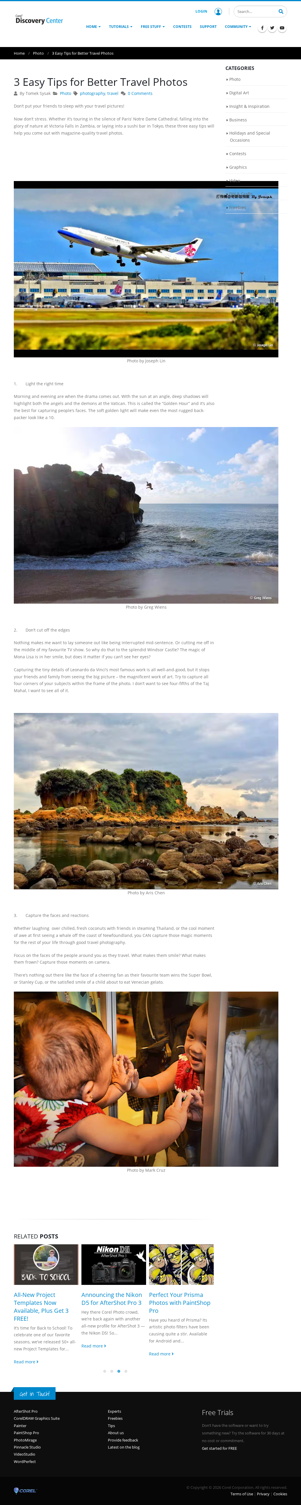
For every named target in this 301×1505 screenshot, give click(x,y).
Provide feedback (123, 1432)
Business (238, 120)
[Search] (281, 11)
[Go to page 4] (125, 1363)
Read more (25, 1346)
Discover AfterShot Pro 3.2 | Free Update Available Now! (180, 1303)
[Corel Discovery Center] (39, 19)
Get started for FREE (219, 1440)
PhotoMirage (25, 1432)
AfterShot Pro (26, 1403)
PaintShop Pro (26, 1424)
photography (92, 93)
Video (234, 180)
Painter (20, 1417)
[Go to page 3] (118, 1363)
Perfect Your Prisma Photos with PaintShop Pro (112, 1303)
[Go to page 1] (104, 1363)
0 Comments (140, 93)
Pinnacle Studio (27, 1439)
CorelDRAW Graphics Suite (37, 1410)
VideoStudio (24, 1446)
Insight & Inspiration (249, 106)
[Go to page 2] (111, 1363)
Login (201, 11)
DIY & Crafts (241, 194)
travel (112, 93)
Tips (111, 1417)
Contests (237, 153)
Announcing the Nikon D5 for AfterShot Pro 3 (44, 1299)
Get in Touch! (35, 1386)
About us (116, 1424)
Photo (65, 93)
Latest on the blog (124, 1439)
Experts (114, 1403)
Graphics (238, 167)
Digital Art (239, 93)
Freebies (237, 207)
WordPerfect (25, 1453)
